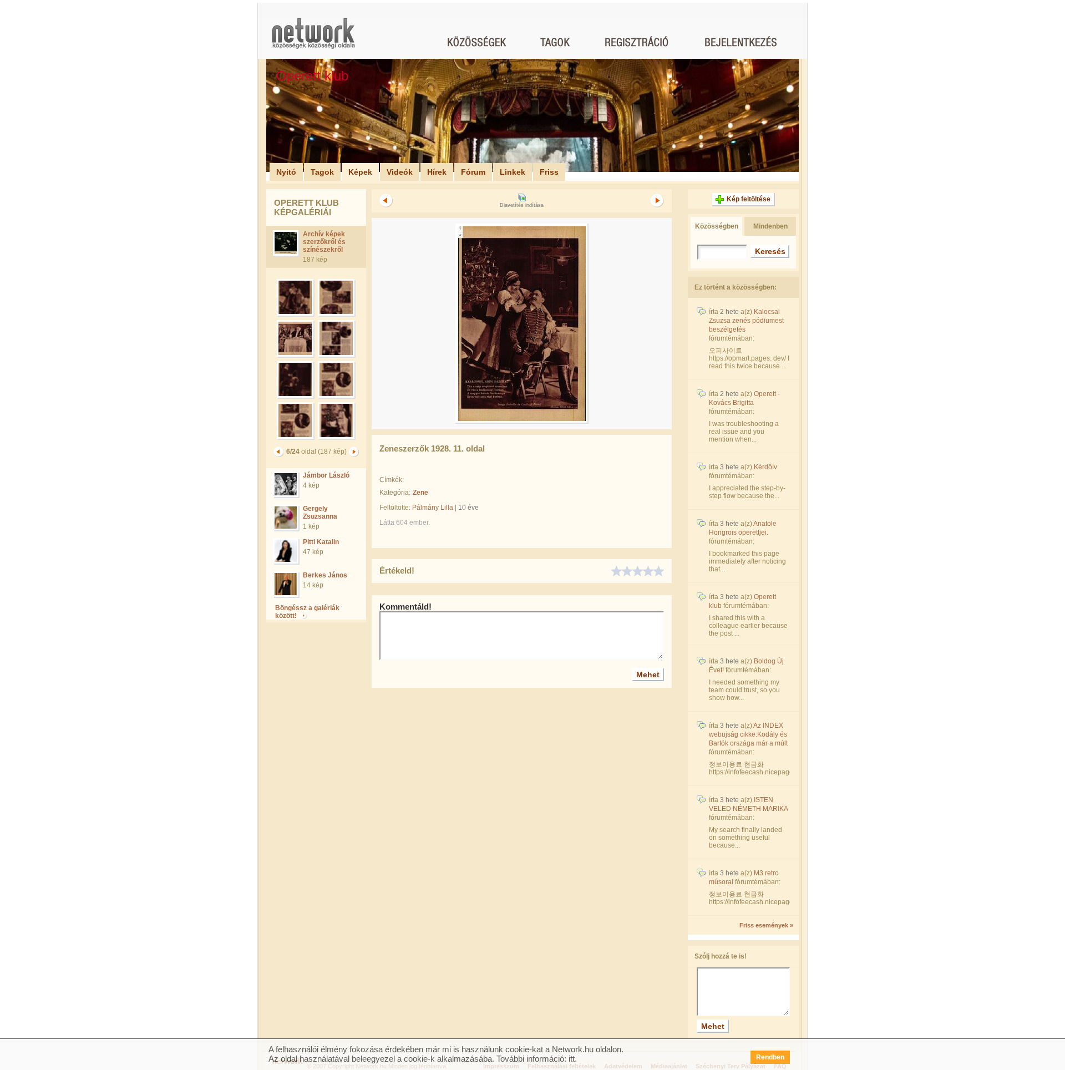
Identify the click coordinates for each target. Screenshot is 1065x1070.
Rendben (770, 1057)
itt (572, 1058)
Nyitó (286, 172)
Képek (360, 172)
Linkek (512, 172)
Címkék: (391, 480)
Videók (400, 172)
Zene (420, 492)
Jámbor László (326, 475)
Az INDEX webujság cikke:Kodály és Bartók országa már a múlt (748, 734)
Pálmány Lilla (432, 507)
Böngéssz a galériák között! (307, 612)
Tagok (322, 172)
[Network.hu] (313, 38)
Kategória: (394, 492)
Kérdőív (765, 467)
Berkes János (325, 575)
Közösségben (716, 226)
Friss (549, 172)
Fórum (473, 172)
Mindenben (770, 226)
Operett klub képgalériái (306, 207)
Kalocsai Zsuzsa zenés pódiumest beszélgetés (746, 320)
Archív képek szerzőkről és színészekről (324, 241)
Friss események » (766, 925)
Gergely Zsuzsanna (320, 512)
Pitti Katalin (321, 542)
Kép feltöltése (748, 199)
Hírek (437, 172)
